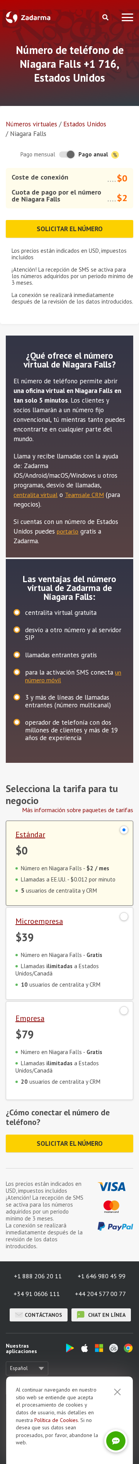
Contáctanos (43, 1314)
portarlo (67, 531)
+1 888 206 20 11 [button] (38, 1276)
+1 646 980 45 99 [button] (101, 1276)
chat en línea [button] (105, 1314)
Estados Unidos (84, 124)
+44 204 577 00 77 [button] (100, 1294)
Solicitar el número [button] (70, 229)
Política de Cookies (56, 1420)
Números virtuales (31, 124)
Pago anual (94, 154)
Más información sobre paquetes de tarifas (77, 810)
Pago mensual (37, 154)
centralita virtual (36, 495)
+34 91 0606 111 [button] (37, 1294)
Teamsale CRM (84, 495)
